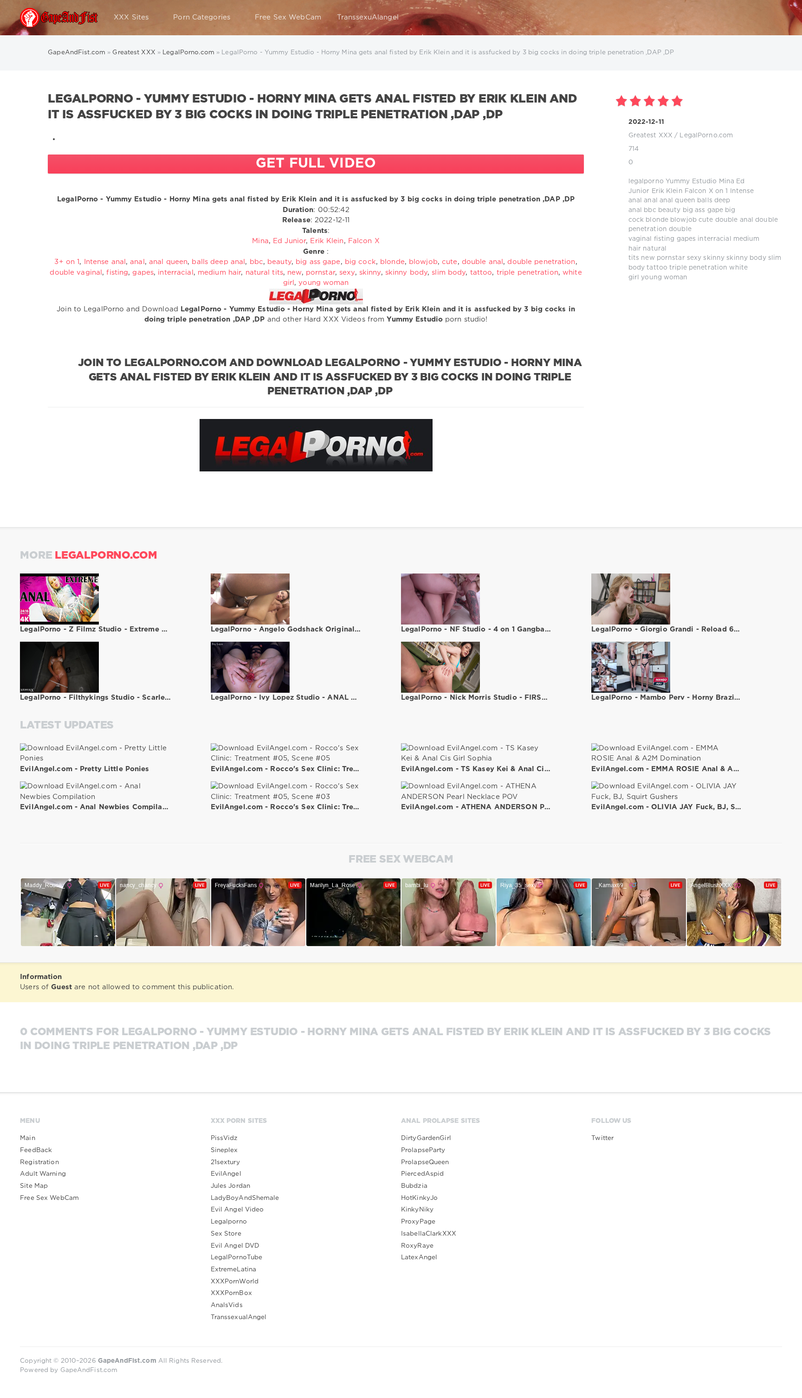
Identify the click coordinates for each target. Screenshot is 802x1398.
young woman (664, 277)
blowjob (683, 220)
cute (706, 220)
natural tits (264, 273)
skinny (713, 258)
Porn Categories (201, 17)
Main (27, 1138)
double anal (734, 220)
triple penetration (698, 268)
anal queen (677, 200)
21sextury (225, 1162)
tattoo (657, 268)
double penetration (541, 262)
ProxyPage (418, 1221)
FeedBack (36, 1150)
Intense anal (105, 262)
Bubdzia (414, 1186)
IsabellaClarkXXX (428, 1234)
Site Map (34, 1186)
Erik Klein (667, 191)
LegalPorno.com (706, 135)
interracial (714, 239)
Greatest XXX (650, 135)
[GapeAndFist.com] (59, 17)
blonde (657, 220)
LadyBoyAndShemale (245, 1198)
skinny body (746, 258)
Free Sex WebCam (288, 17)
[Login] (769, 17)
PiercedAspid (422, 1174)
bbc (650, 210)
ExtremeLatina (234, 1269)
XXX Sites (131, 17)
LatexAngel (419, 1257)
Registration (39, 1162)
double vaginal (76, 273)
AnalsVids (227, 1305)
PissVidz (224, 1138)
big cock (360, 262)
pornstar (671, 258)
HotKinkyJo (419, 1198)
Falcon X (699, 191)
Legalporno (229, 1221)
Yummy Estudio (691, 181)
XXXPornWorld (235, 1281)
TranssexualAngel (239, 1317)
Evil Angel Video (237, 1209)
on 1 (721, 191)
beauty (669, 210)
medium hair (219, 273)
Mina (726, 181)
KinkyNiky (417, 1209)
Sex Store (226, 1234)
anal (650, 200)
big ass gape (703, 210)
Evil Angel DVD (235, 1246)
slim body (449, 273)
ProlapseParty (423, 1150)
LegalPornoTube (237, 1257)
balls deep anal (218, 262)
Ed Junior (289, 241)
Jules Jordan (230, 1186)
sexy (694, 258)
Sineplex (224, 1150)
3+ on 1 (66, 262)
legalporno (646, 181)
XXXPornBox (231, 1293)
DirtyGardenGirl (426, 1138)
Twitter (602, 1138)
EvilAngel (226, 1174)
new (647, 258)
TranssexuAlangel (368, 17)
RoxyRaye (417, 1246)
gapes (686, 239)
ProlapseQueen (425, 1162)
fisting (664, 239)
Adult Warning (43, 1174)
